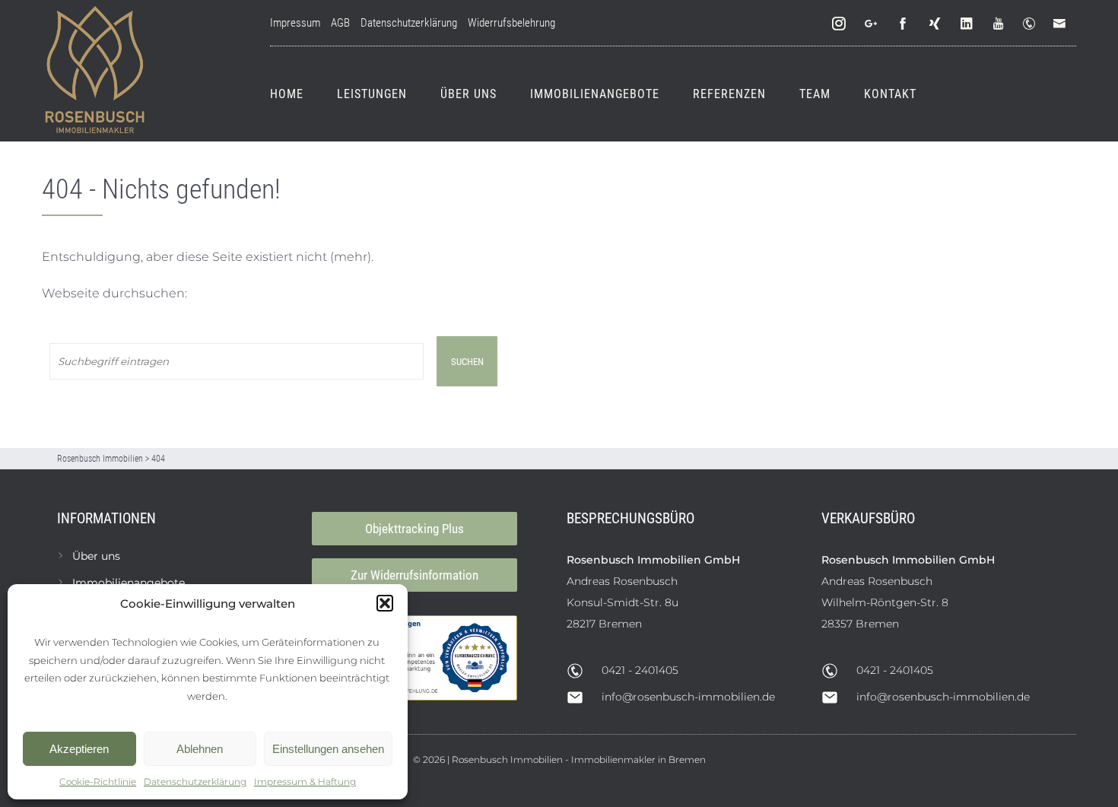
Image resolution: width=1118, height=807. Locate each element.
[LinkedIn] (967, 24)
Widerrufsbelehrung (511, 23)
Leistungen (372, 94)
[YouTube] (999, 24)
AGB (340, 23)
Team (815, 94)
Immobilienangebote (594, 94)
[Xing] (935, 24)
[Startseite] (95, 71)
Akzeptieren (79, 748)
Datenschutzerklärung (195, 781)
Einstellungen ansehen (328, 748)
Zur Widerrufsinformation (414, 575)
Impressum (295, 23)
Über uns (468, 94)
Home (286, 94)
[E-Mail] (1062, 24)
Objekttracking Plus (414, 528)
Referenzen (729, 94)
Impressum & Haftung (305, 781)
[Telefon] (1032, 24)
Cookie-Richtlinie (97, 781)
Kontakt (890, 94)
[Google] (872, 24)
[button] (384, 603)
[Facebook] (903, 24)
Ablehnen (199, 748)
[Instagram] (840, 24)
